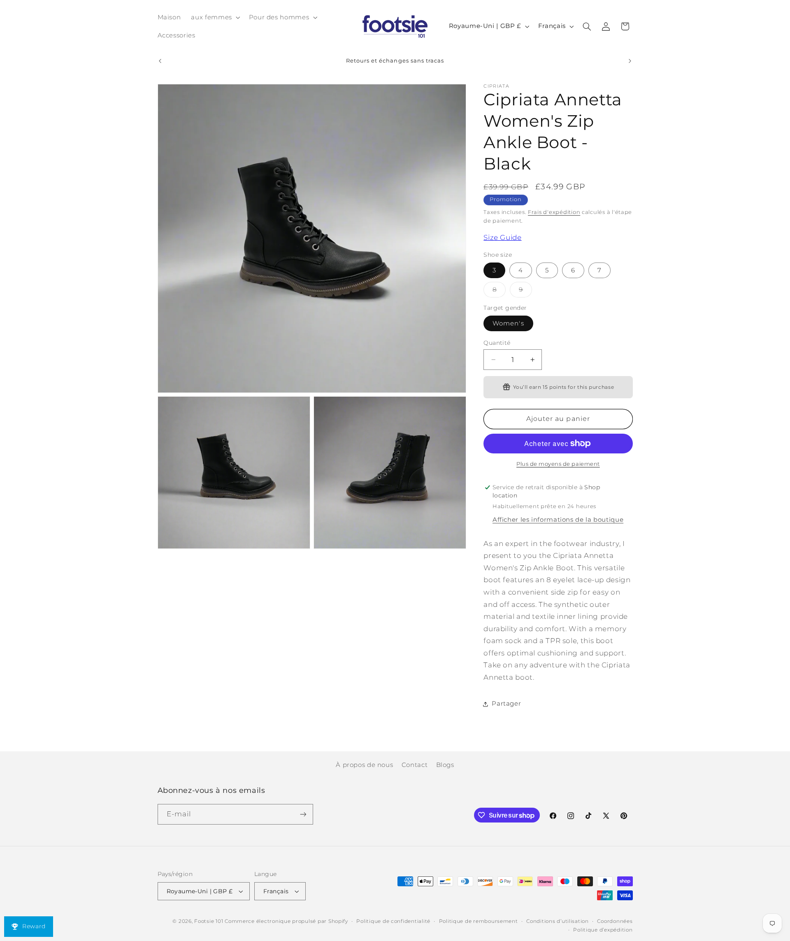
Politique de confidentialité (393, 921)
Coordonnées (614, 921)
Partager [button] (506, 703)
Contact (415, 765)
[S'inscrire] (302, 814)
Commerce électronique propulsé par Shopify (286, 921)
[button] (215, 17)
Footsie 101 (208, 921)
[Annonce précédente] (160, 61)
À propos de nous (364, 765)
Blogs (445, 765)
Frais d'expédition (554, 212)
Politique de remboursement (478, 921)
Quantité (496, 342)
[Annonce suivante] (630, 61)
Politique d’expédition (602, 930)
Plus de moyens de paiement (558, 464)
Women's (508, 323)
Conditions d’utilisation (557, 921)
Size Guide (502, 238)
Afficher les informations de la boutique (558, 519)
